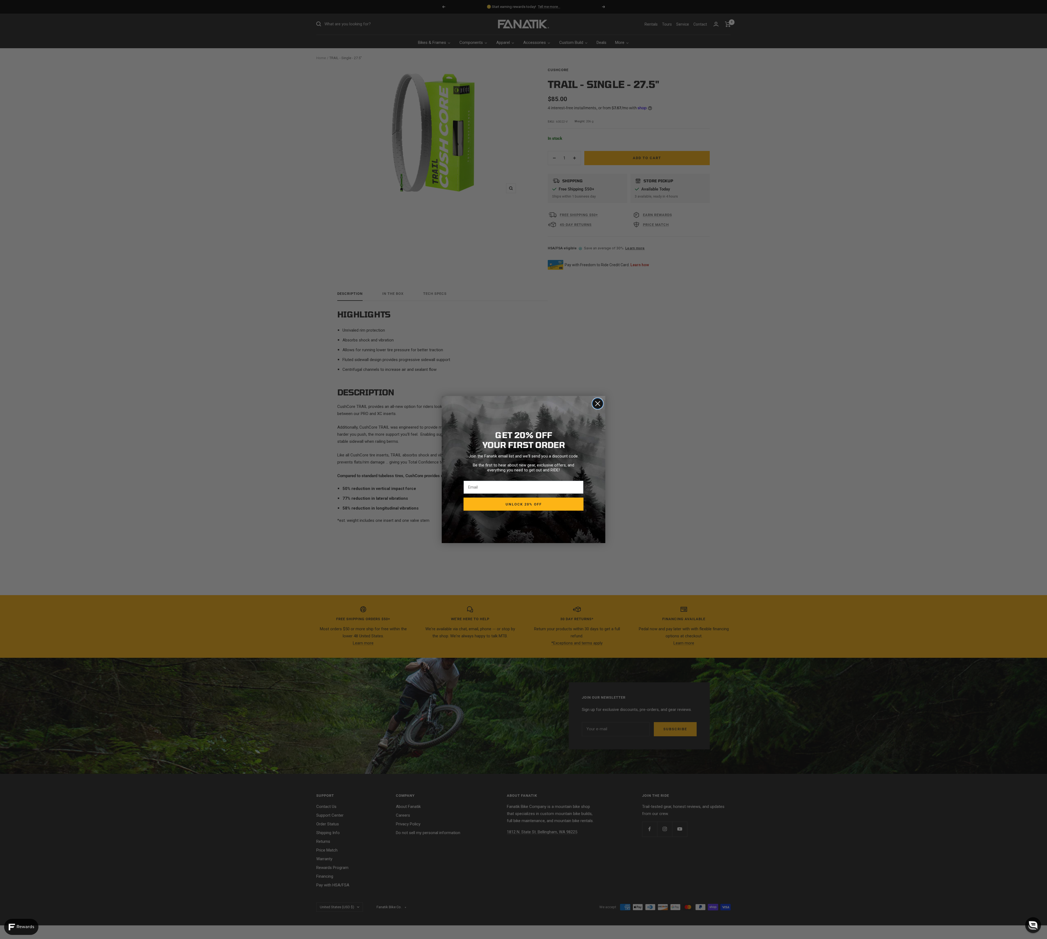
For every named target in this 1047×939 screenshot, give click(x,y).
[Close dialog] (597, 403)
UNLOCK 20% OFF (524, 504)
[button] (1033, 925)
